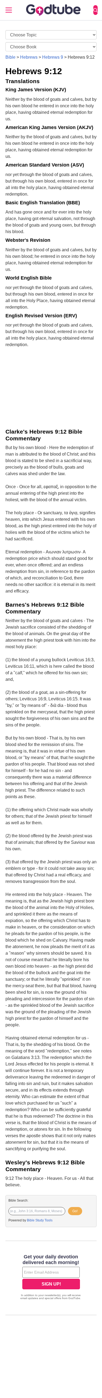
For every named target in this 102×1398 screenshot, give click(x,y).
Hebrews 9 (52, 57)
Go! (75, 1211)
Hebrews (29, 57)
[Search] (95, 10)
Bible (10, 57)
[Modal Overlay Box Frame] (51, 1277)
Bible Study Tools (39, 1220)
